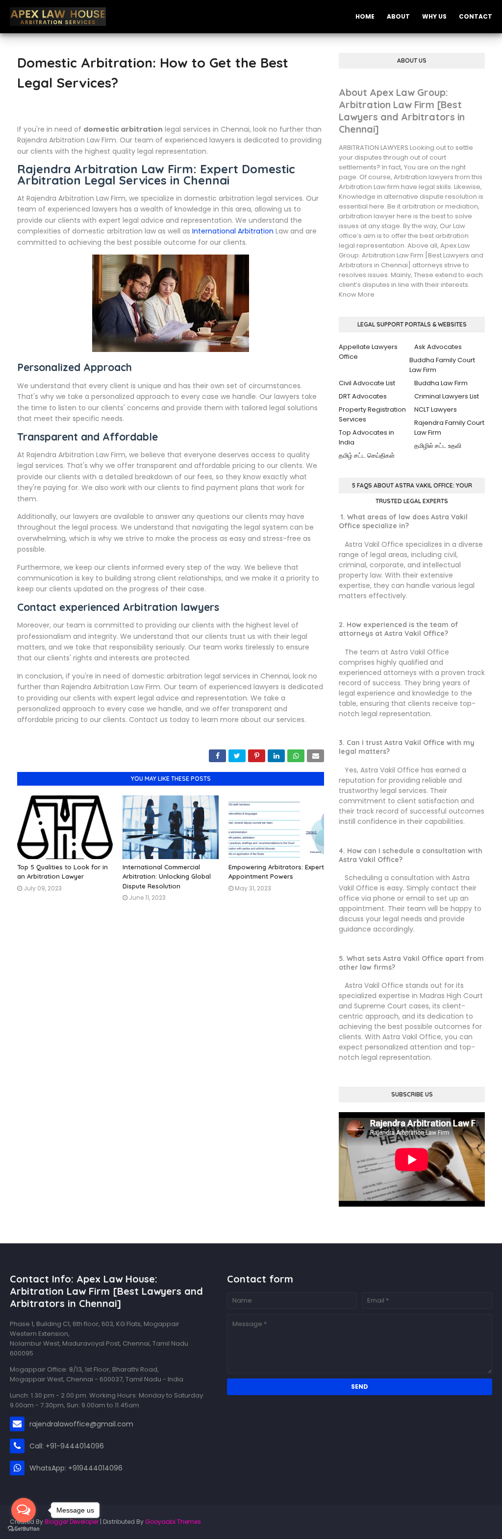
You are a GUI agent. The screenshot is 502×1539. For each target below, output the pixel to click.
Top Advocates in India (366, 437)
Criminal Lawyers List (446, 396)
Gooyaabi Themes (173, 1521)
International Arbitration (233, 231)
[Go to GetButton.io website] (23, 1529)
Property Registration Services (372, 414)
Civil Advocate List (367, 383)
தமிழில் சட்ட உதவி (437, 445)
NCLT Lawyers (435, 409)
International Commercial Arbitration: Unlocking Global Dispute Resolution (167, 876)
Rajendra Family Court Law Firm (449, 427)
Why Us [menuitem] (434, 16)
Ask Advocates (438, 346)
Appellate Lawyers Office (368, 351)
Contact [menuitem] (475, 16)
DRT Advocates (363, 396)
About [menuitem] (398, 16)
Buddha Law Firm (441, 383)
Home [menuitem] (365, 16)
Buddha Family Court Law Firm (442, 364)
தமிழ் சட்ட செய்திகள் (367, 455)
